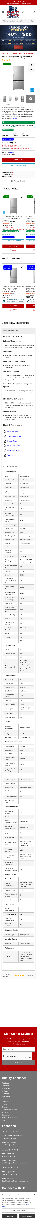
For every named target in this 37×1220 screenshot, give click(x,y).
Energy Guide (12, 441)
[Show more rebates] (34, 134)
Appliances (5, 53)
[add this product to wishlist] (31, 70)
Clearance (5, 1094)
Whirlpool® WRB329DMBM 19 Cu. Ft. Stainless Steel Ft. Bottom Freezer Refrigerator (12, 218)
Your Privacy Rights (18, 1210)
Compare (14, 250)
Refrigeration (13, 53)
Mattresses (6, 1088)
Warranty (10, 455)
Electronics (6, 1086)
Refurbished (6, 1096)
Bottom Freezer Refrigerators (27, 53)
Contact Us (6, 1115)
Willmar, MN (10, 1149)
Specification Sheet (14, 436)
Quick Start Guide (13, 446)
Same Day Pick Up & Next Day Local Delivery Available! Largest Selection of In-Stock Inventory (18, 3)
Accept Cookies (27, 1216)
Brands (4, 1104)
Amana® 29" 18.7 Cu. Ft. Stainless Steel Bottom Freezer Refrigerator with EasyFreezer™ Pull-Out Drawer (13, 288)
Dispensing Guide (13, 450)
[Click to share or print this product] (31, 65)
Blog (3, 1120)
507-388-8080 (12, 1142)
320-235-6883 (12, 1160)
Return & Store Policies (9, 1117)
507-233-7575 (12, 1178)
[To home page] (13, 12)
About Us (5, 1112)
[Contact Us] (28, 12)
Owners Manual (12, 432)
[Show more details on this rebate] (34, 122)
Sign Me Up (18, 1062)
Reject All (10, 1216)
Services (5, 1107)
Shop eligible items (8, 129)
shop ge (18, 47)
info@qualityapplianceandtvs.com (17, 1145)
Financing (5, 1102)
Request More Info (20, 181)
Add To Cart (18, 160)
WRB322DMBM (11, 154)
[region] (18, 1206)
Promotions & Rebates (9, 1109)
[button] (3, 12)
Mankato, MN (10, 1131)
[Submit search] (32, 21)
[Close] (34, 1194)
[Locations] (22, 12)
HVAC (4, 1099)
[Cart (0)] (33, 12)
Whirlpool (11, 152)
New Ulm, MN (10, 1167)
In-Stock (5, 1091)
